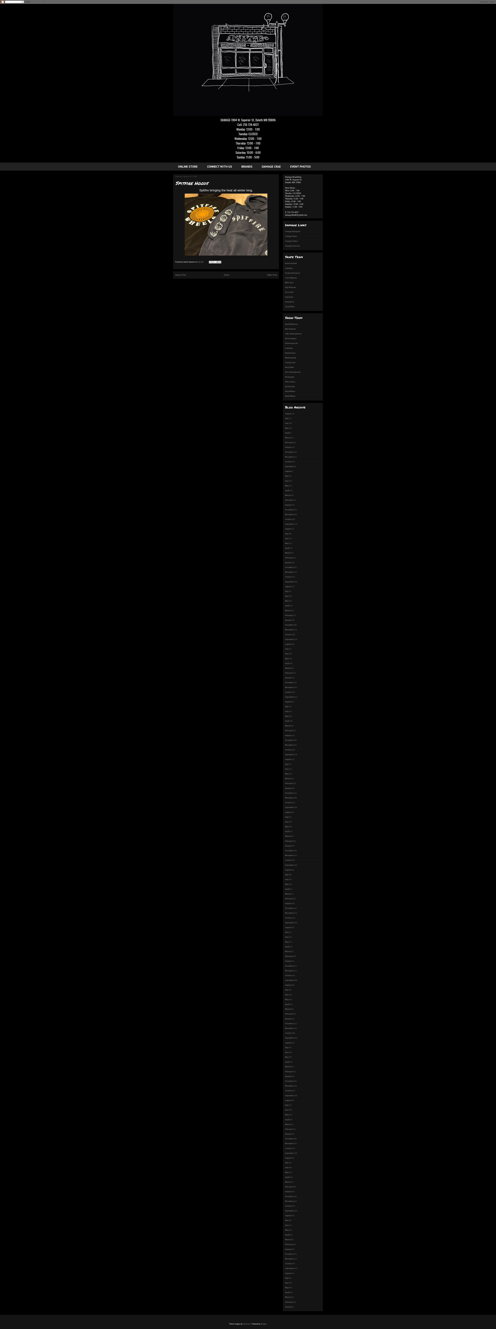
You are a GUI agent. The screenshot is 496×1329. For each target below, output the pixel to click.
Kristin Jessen (290, 352)
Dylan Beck (289, 301)
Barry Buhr (289, 367)
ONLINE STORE (188, 167)
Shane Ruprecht (291, 343)
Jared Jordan (290, 386)
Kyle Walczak (290, 287)
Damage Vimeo (291, 236)
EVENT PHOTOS (300, 167)
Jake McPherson (291, 324)
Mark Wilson (290, 396)
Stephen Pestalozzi (292, 273)
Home (226, 275)
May (287, 428)
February (288, 442)
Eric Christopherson (293, 372)
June (287, 423)
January (288, 447)
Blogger (263, 1324)
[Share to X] (215, 262)
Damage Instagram (292, 231)
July (286, 418)
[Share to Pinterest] (220, 262)
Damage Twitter (291, 241)
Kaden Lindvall (291, 263)
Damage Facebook (292, 245)
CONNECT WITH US (219, 167)
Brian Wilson (290, 391)
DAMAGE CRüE (271, 167)
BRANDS (246, 167)
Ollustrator (247, 1324)
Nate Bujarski (290, 328)
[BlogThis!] (212, 262)
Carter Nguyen (291, 277)
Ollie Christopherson (293, 333)
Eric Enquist (289, 377)
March (287, 437)
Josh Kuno (289, 268)
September (289, 466)
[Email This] (210, 262)
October (288, 461)
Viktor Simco (290, 381)
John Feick (289, 297)
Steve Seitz (289, 292)
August (288, 413)
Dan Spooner (290, 362)
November (289, 456)
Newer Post (180, 275)
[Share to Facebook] (217, 262)
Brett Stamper (290, 338)
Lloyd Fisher (290, 306)
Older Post (272, 275)
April (287, 432)
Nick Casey (289, 282)
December (289, 452)
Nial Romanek (290, 357)
